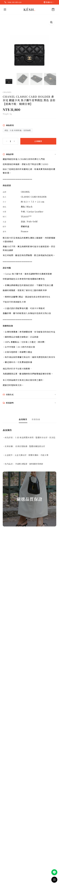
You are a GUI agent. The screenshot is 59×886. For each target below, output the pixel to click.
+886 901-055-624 (14, 2)
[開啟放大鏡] (51, 22)
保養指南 (36, 419)
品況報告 (23, 419)
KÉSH (29, 9)
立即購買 (38, 141)
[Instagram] (54, 880)
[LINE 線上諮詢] (54, 872)
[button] (9, 79)
